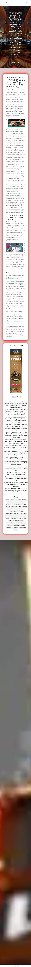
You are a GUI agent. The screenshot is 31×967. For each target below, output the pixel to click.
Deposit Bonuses (17, 504)
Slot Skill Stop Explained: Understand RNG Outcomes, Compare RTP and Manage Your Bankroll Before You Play (16, 447)
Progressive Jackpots (10, 522)
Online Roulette (8, 516)
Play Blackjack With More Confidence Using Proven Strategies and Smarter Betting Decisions (16, 484)
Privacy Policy (15, 966)
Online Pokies (23, 513)
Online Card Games (12, 511)
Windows (16, 529)
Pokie (25, 518)
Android (7, 499)
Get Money (24, 506)
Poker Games (20, 518)
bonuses (14, 99)
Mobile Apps (21, 509)
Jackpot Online (15, 509)
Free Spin (24, 504)
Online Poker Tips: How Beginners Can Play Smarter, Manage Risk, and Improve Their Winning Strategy (16, 462)
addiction (16, 211)
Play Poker (7, 518)
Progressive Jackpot (19, 520)
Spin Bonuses (9, 527)
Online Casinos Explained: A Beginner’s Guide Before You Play (16, 458)
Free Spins (7, 506)
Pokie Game (11, 520)
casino (9, 138)
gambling (15, 113)
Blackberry (24, 499)
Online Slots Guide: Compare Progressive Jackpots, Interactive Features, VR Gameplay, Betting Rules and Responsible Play (16, 427)
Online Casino (20, 511)
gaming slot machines (15, 193)
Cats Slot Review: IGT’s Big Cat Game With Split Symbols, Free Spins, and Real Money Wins (16, 468)
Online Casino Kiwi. (15, 278)
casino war (13, 191)
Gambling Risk (14, 506)
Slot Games (23, 522)
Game (19, 506)
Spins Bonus (15, 527)
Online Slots (24, 516)
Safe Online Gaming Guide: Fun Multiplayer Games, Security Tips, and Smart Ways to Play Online (16, 490)
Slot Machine (9, 525)
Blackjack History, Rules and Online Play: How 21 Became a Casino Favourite (16, 473)
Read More (15, 62)
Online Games (16, 513)
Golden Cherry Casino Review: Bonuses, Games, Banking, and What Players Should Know (16, 478)
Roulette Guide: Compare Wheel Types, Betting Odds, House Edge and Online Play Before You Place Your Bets (16, 441)
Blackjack (10, 502)
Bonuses (15, 502)
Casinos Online (21, 502)
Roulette (17, 522)
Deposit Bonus (9, 504)
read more (7, 588)
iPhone (9, 509)
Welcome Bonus (22, 527)
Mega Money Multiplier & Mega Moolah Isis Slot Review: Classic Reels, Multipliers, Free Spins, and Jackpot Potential (16, 453)
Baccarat (12, 499)
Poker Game (13, 518)
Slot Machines (16, 525)
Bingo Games (18, 499)
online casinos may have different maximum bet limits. (15, 321)
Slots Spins (23, 525)
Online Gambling (9, 513)
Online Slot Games (16, 516)
